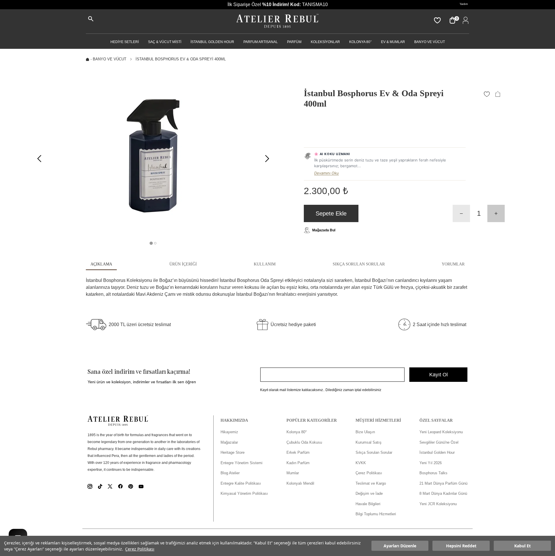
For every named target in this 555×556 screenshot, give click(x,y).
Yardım (464, 4)
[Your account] (464, 20)
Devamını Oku (326, 173)
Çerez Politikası (139, 549)
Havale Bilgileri (368, 504)
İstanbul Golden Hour (437, 452)
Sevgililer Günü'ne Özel (438, 442)
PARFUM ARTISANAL (260, 42)
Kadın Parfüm (298, 463)
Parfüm (294, 42)
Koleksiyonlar (325, 42)
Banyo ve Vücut (429, 42)
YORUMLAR (453, 264)
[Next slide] (267, 158)
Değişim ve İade (369, 493)
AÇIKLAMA (101, 264)
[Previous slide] (39, 158)
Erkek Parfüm (298, 452)
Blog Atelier (230, 473)
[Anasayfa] (277, 21)
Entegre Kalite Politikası (241, 483)
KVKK (361, 463)
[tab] (151, 243)
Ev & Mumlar (393, 42)
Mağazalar (229, 442)
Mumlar (292, 473)
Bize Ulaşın (365, 432)
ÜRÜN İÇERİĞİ (183, 264)
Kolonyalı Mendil (300, 483)
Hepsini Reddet (461, 546)
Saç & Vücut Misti (164, 42)
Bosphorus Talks (433, 473)
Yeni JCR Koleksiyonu (438, 504)
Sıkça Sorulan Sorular (374, 452)
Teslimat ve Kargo (371, 483)
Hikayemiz (229, 432)
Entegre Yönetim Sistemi (241, 463)
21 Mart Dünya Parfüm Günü (443, 483)
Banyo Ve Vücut (109, 59)
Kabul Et (522, 546)
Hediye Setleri (124, 42)
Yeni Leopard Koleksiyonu (441, 432)
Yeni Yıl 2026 (430, 463)
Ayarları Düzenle (400, 546)
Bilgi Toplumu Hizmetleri (376, 514)
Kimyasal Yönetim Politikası (244, 493)
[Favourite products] (436, 20)
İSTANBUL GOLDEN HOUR (212, 42)
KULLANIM (264, 264)
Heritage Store (233, 452)
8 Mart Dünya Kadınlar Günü (443, 493)
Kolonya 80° (360, 42)
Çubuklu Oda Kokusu (304, 442)
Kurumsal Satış (369, 442)
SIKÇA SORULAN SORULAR (359, 264)
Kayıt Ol (438, 375)
